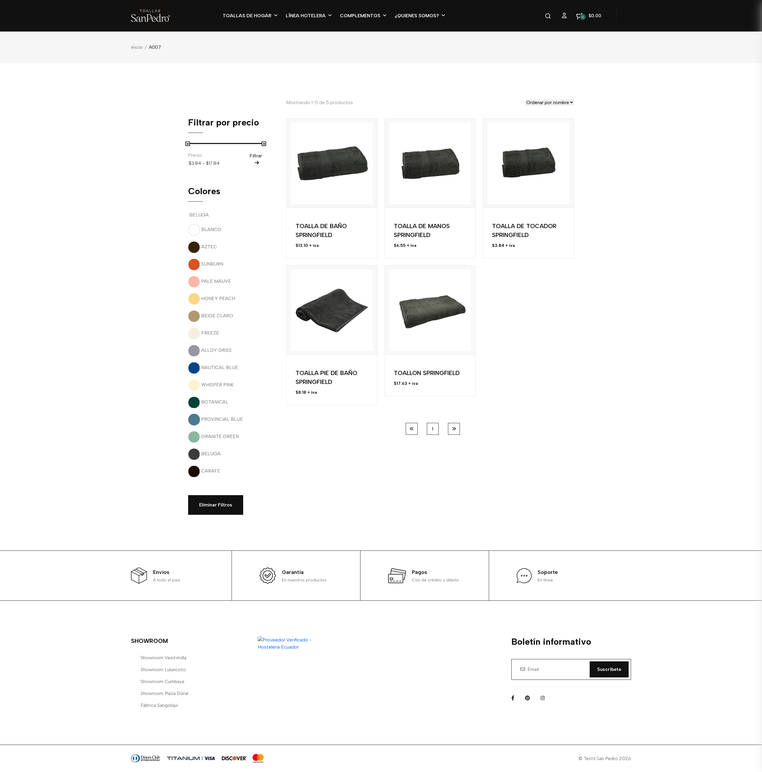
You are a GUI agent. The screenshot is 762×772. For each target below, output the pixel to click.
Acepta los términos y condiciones (436, 441)
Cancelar (409, 456)
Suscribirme (454, 456)
